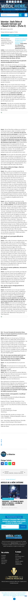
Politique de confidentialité (18, 563)
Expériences (4, 562)
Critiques (3, 557)
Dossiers (3, 558)
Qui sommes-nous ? (19, 556)
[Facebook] (7, 2)
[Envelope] (21, 2)
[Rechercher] (20, 14)
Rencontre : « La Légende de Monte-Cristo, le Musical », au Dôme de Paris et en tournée (13, 503)
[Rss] (18, 2)
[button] (26, 15)
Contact (17, 559)
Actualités (3, 555)
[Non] (26, 596)
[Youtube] (15, 2)
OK (14, 599)
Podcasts (3, 563)
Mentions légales (19, 561)
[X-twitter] (13, 2)
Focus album (4, 560)
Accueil (17, 554)
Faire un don (18, 558)
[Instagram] (10, 2)
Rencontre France (14, 35)
